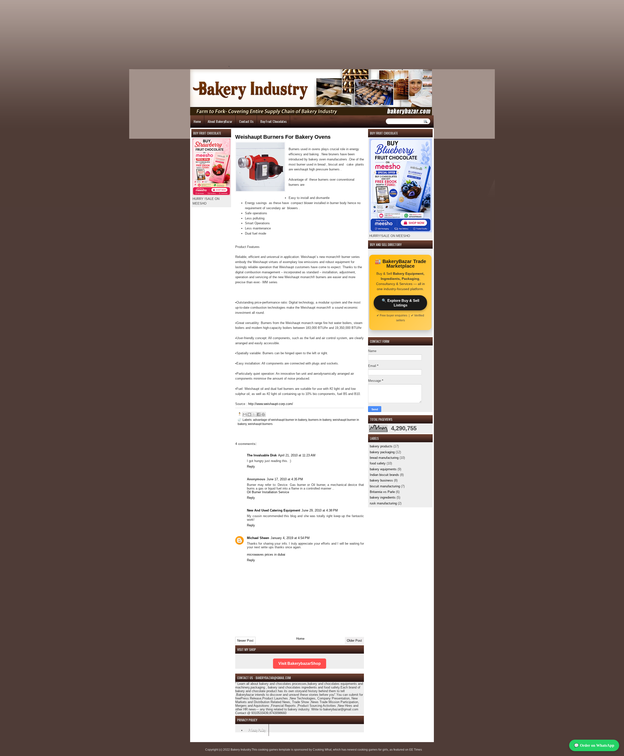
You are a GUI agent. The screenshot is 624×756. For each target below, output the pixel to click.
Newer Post (245, 640)
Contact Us (246, 121)
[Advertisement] (272, 34)
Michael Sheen (258, 538)
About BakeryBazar (220, 121)
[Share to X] (254, 414)
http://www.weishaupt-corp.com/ (270, 404)
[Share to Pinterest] (263, 414)
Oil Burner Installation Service (268, 492)
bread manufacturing (384, 458)
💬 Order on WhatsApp (594, 745)
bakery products (381, 446)
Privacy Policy (256, 729)
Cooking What (322, 749)
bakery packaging (382, 452)
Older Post (354, 640)
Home (197, 121)
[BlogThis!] (249, 414)
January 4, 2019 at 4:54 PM (290, 538)
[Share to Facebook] (258, 414)
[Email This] (244, 414)
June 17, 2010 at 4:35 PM (285, 479)
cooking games (268, 749)
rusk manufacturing (383, 503)
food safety (378, 463)
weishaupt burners (260, 423)
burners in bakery (319, 419)
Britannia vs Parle (382, 492)
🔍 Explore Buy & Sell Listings (400, 302)
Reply (251, 466)
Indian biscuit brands (384, 475)
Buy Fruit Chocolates (273, 121)
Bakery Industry (241, 749)
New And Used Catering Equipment (273, 510)
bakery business (381, 480)
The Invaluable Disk (262, 455)
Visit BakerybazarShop (299, 663)
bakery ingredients (383, 497)
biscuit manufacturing (385, 486)
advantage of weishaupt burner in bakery (280, 419)
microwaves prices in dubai (266, 554)
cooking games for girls (372, 749)
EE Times (415, 749)
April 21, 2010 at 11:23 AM (296, 455)
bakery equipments (383, 469)
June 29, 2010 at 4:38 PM (320, 510)
